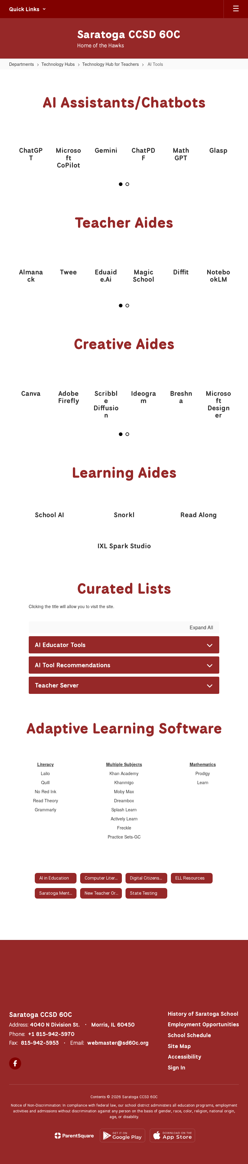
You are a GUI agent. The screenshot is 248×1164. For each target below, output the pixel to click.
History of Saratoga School (203, 1013)
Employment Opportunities (203, 1024)
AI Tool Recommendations (72, 665)
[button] (27, 9)
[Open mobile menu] (236, 9)
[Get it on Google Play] (122, 1135)
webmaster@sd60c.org (117, 1042)
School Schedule (189, 1035)
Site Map (179, 1046)
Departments (21, 64)
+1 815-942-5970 (51, 1033)
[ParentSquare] (74, 1135)
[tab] (120, 184)
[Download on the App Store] (172, 1135)
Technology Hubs (58, 64)
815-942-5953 (40, 1042)
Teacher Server (57, 685)
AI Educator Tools (60, 645)
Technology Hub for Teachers (110, 64)
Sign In (176, 1067)
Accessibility (184, 1056)
